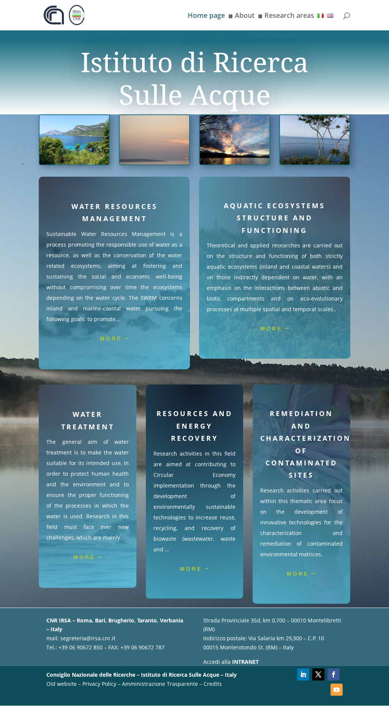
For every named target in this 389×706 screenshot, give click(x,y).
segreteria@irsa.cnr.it (87, 638)
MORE (111, 339)
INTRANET (245, 661)
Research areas (286, 17)
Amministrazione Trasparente (160, 683)
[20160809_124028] (74, 162)
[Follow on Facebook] (333, 674)
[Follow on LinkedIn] (303, 674)
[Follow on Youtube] (336, 690)
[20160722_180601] (314, 162)
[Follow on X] (318, 674)
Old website (61, 683)
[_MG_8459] (154, 162)
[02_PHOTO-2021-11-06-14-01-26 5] (234, 162)
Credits (213, 683)
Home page (206, 16)
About (241, 17)
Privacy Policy (99, 683)
